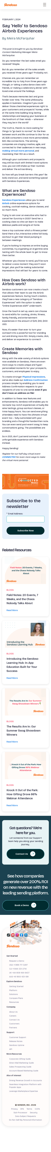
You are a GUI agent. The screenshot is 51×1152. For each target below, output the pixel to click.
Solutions (13, 994)
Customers (14, 1024)
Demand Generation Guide (21, 1095)
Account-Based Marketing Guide (23, 1071)
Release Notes (15, 1041)
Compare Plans (16, 998)
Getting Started (16, 986)
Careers (12, 1016)
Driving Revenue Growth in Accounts (25, 1080)
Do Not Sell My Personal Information (25, 1120)
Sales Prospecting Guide (20, 1067)
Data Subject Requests (25, 1116)
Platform (13, 990)
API (10, 1049)
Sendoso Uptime (16, 1045)
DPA (22, 1109)
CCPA (37, 1109)
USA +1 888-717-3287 (18, 965)
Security (33, 1112)
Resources (14, 1002)
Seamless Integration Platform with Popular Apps (25, 1085)
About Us (13, 1012)
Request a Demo (16, 961)
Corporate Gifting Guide (20, 1059)
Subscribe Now (25, 530)
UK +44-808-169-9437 (19, 973)
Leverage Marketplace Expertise (23, 1091)
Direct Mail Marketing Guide (21, 1063)
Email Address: (15, 513)
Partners (13, 1028)
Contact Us (14, 1020)
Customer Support (17, 1037)
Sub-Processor (20, 1112)
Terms (29, 1109)
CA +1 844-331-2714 (18, 969)
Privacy (14, 1109)
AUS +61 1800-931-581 (19, 977)
